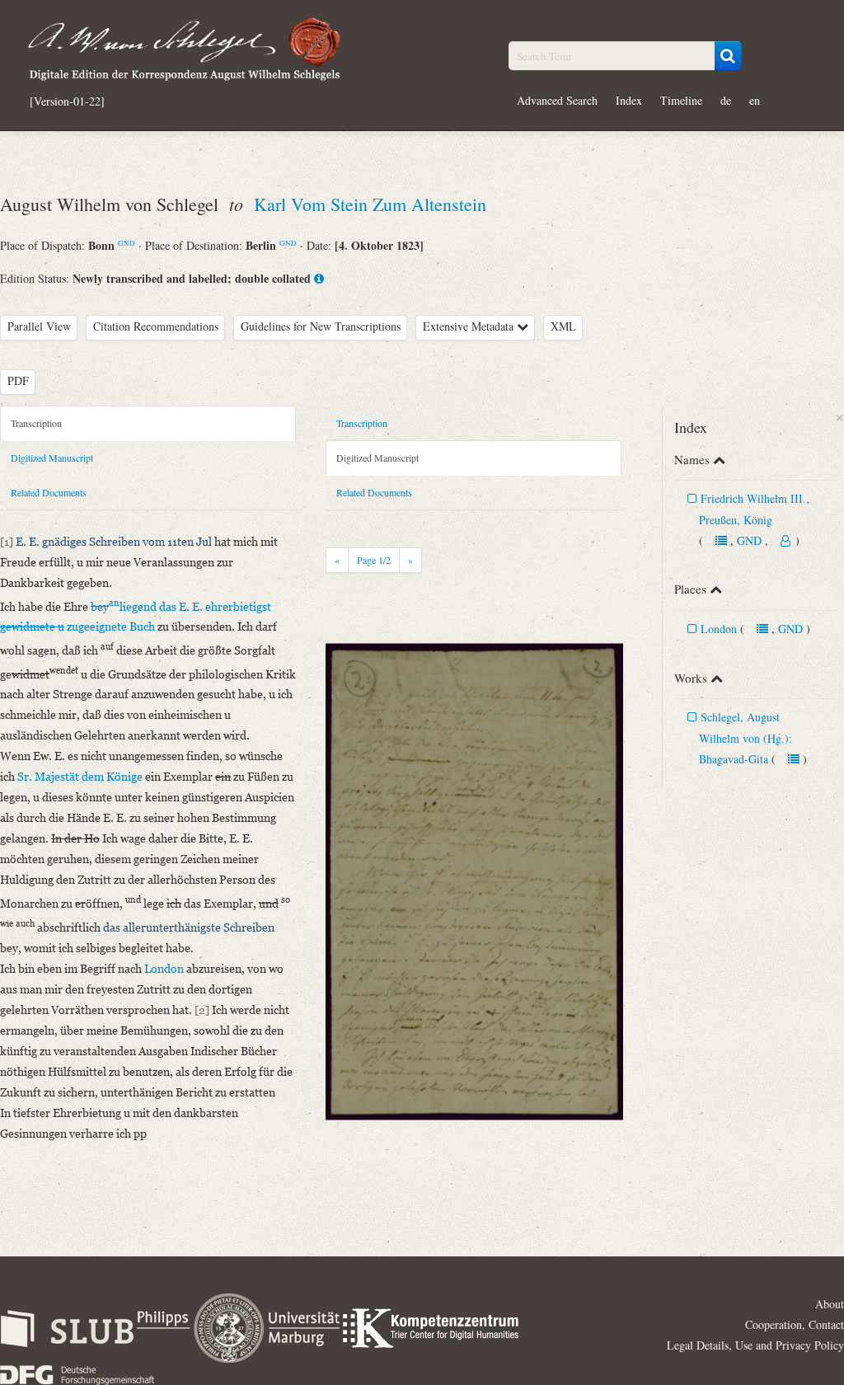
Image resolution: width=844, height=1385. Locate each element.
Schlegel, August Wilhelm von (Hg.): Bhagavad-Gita (745, 738)
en (754, 100)
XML (563, 326)
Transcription (36, 423)
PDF (18, 380)
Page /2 (374, 559)
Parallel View (39, 326)
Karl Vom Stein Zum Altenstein (370, 204)
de (725, 100)
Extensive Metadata (470, 326)
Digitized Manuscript (52, 457)
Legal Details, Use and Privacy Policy (755, 1345)
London (719, 628)
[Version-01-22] (67, 101)
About (829, 1304)
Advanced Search (557, 100)
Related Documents (49, 492)
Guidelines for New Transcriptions (321, 326)
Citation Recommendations (155, 326)
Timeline (681, 100)
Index (629, 100)
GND (126, 242)
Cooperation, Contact (794, 1324)
